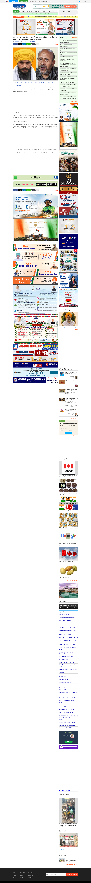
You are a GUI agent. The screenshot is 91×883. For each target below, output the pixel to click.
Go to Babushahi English (14, 1)
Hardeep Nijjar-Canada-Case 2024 (68, 692)
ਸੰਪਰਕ (50, 1)
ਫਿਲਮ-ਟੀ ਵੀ (40, 13)
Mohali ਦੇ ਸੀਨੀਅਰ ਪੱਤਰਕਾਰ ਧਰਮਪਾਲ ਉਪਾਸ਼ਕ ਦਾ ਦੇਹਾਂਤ (76, 16)
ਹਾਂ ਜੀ (62, 430)
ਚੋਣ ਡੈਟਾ (47, 1)
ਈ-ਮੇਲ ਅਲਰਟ (17, 13)
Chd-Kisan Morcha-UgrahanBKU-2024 (67, 665)
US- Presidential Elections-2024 (67, 645)
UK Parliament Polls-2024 (65, 685)
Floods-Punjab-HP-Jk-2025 (66, 614)
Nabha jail (62, 672)
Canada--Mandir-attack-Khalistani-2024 (68, 648)
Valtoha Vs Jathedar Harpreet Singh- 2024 (66, 653)
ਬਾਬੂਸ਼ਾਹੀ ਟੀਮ (34, 1)
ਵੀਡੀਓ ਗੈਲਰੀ (54, 11)
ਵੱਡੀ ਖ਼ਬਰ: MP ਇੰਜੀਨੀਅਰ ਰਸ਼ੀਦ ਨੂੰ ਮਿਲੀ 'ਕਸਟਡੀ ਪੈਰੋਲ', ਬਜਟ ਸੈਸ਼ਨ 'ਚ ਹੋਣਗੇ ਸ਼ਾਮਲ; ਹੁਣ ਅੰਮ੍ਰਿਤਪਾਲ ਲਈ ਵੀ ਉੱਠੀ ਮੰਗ (35, 38)
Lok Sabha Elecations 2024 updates (68, 715)
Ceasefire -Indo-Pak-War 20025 (67, 627)
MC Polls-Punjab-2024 (65, 634)
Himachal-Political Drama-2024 (67, 725)
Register (85, 1)
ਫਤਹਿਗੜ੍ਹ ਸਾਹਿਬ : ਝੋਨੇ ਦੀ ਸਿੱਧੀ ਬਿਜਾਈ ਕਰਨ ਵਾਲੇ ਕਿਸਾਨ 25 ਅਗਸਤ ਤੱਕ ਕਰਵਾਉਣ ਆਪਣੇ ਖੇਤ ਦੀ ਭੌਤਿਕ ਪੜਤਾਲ (68, 78)
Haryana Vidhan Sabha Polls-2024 (68, 669)
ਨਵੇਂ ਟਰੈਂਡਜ (54, 13)
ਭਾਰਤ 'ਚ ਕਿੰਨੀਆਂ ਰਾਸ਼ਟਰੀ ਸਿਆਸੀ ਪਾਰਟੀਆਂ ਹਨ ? (67, 511)
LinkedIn (24, 44)
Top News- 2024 (63, 659)
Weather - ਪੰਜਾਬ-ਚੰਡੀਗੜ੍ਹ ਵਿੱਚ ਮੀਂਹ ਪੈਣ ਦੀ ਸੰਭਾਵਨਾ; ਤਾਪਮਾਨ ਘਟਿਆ (67, 45)
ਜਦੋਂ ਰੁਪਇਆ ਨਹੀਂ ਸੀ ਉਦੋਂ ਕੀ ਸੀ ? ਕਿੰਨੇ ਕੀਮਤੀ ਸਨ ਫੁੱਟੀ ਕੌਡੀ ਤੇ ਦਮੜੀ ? (68, 494)
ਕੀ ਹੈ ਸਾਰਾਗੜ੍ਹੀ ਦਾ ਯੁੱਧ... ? (64, 527)
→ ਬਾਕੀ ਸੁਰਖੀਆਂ (74, 101)
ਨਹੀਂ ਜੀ (71, 430)
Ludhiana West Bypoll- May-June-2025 (68, 623)
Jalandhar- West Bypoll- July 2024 (67, 695)
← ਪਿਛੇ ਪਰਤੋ (55, 44)
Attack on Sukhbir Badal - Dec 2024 (68, 637)
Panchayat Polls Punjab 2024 (66, 662)
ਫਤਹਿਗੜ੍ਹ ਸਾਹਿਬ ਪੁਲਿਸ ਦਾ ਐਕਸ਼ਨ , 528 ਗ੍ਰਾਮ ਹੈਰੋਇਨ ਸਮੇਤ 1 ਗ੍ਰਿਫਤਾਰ (68, 69)
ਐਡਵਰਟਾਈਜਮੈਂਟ (43, 1)
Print (37, 44)
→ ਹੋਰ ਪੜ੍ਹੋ (75, 329)
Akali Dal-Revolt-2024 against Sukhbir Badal (67, 688)
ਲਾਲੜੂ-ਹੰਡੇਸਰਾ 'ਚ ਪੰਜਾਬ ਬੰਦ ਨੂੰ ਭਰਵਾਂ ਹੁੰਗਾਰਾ (67, 82)
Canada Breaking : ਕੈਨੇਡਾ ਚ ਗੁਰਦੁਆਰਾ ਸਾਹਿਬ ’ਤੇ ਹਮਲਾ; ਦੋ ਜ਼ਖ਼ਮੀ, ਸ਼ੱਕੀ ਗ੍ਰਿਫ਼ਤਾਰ (68, 41)
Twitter (20, 44)
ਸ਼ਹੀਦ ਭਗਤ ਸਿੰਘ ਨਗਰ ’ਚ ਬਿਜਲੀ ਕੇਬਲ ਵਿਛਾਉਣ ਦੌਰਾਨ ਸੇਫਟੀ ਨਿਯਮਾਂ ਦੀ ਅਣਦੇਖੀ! (68, 85)
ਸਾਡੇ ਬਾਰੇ (30, 1)
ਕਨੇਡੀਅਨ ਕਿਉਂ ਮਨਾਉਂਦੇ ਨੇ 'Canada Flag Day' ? (67, 561)
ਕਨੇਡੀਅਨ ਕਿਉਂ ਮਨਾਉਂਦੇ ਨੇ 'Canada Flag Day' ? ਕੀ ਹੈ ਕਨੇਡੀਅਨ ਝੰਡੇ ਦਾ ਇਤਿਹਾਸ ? (68, 476)
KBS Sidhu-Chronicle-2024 (66, 712)
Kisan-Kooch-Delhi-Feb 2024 (66, 728)
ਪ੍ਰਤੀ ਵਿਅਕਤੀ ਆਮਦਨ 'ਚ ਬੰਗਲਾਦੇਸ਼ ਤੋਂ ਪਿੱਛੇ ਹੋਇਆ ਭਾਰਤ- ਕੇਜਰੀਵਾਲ (68, 89)
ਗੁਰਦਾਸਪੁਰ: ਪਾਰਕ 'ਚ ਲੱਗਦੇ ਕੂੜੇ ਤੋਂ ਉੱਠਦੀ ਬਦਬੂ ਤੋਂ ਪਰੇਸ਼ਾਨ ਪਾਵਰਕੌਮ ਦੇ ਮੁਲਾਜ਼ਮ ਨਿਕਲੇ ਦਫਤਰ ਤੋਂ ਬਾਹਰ (68, 97)
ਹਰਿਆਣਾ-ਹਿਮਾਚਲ (29, 11)
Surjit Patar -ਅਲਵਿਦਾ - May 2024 (67, 709)
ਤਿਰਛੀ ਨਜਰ (24, 13)
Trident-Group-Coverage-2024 (67, 697)
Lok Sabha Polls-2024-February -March (67, 718)
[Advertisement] (35, 102)
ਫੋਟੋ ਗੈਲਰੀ (48, 11)
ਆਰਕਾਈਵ (38, 1)
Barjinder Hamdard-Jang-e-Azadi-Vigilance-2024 (68, 705)
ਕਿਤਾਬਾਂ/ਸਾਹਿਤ (47, 13)
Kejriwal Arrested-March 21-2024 (67, 722)
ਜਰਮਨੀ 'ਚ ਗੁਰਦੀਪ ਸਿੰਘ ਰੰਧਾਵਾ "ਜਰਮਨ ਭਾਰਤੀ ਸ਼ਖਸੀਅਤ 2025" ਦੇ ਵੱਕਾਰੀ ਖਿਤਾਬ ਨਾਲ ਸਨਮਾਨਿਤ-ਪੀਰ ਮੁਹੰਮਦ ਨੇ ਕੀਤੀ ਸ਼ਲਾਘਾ (68, 65)
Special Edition (64, 790)
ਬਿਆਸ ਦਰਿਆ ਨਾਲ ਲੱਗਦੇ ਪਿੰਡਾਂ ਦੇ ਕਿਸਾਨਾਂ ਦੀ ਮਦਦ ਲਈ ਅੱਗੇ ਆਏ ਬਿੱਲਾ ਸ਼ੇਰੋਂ (68, 93)
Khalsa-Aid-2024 (63, 679)
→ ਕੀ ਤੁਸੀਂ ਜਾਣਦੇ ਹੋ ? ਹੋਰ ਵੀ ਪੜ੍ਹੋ (72, 580)
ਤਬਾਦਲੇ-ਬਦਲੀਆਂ (22, 11)
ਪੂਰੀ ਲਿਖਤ (68, 741)
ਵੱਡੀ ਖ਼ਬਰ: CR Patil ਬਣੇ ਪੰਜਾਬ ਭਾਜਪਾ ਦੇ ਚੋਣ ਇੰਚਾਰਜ (45, 16)
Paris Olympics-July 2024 (65, 682)
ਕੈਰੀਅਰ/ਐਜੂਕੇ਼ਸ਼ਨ (32, 13)
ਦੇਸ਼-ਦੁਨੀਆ (43, 11)
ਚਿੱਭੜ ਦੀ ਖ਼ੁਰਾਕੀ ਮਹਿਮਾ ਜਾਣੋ (64, 577)
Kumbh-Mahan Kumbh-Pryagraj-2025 (67, 631)
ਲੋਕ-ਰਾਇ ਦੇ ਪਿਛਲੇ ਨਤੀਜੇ (73, 435)
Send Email (33, 44)
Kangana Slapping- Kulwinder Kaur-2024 (68, 701)
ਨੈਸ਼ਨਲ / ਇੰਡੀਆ (36, 11)
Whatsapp (28, 44)
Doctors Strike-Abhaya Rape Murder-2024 (66, 675)
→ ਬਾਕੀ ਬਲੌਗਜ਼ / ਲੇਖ (74, 418)
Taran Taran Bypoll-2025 (65, 620)
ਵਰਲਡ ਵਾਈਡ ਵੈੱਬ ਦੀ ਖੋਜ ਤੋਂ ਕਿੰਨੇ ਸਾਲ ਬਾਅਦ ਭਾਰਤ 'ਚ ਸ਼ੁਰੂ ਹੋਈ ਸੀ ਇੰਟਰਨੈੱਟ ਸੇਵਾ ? (68, 544)
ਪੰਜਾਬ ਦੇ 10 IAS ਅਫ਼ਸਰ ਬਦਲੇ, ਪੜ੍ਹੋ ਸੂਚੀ (66, 56)
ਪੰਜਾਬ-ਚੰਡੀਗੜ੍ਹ (30, 870)
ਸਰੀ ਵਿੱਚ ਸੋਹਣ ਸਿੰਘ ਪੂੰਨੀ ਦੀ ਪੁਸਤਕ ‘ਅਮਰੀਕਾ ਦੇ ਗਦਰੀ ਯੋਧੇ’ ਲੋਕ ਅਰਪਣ (67, 60)
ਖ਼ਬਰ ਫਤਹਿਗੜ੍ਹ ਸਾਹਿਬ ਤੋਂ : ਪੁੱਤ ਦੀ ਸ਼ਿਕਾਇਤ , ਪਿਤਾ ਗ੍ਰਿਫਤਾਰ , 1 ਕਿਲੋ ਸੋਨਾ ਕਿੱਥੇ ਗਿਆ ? (68, 73)
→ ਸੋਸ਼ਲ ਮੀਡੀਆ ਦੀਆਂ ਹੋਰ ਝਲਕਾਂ (72, 861)
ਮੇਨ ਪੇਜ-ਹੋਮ (16, 11)
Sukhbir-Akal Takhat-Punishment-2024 (68, 641)
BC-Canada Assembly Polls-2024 (67, 656)
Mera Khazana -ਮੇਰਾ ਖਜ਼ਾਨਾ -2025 (67, 617)
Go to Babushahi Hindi (23, 1)
